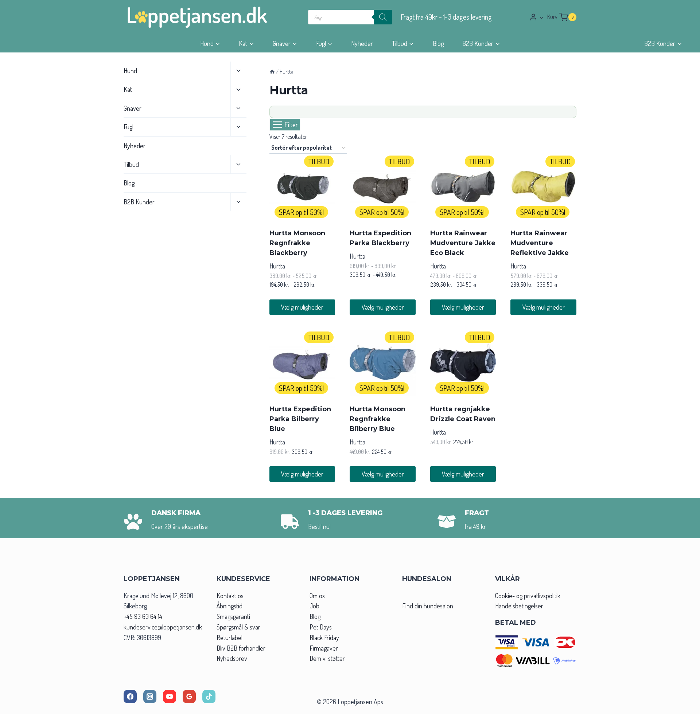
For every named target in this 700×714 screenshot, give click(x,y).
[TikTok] (208, 696)
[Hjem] (272, 71)
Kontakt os (230, 596)
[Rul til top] (681, 706)
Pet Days (321, 627)
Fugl (128, 127)
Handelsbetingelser (519, 606)
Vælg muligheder (302, 307)
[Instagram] (149, 696)
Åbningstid (229, 606)
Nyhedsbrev (232, 658)
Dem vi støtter (327, 658)
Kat (128, 89)
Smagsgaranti (233, 616)
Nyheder (362, 43)
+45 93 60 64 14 (143, 616)
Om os (317, 596)
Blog (438, 43)
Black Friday (324, 637)
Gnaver (132, 108)
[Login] (536, 17)
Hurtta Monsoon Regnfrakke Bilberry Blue (377, 419)
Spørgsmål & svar (238, 627)
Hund (130, 71)
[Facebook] (130, 696)
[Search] (383, 17)
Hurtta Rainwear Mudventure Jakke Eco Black (462, 243)
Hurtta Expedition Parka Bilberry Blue (300, 419)
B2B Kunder (139, 202)
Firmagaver (324, 648)
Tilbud (131, 164)
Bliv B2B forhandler (241, 648)
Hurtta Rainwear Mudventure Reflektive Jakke (539, 243)
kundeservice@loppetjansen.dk (163, 627)
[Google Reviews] (189, 696)
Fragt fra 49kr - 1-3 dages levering (446, 16)
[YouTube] (169, 696)
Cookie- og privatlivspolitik (527, 596)
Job (314, 606)
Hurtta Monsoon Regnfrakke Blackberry (297, 243)
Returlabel (229, 637)
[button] (541, 17)
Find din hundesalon (427, 606)
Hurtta (277, 266)
